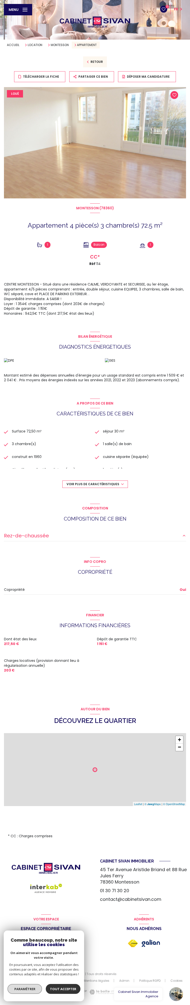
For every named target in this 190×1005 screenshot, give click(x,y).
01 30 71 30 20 (114, 890)
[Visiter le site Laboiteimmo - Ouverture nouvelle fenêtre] (104, 992)
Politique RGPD (150, 981)
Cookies (176, 980)
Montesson (60, 45)
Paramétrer (24, 989)
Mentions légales (96, 981)
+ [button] (179, 740)
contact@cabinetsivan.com (130, 899)
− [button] (179, 747)
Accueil (13, 45)
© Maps (152, 804)
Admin (124, 981)
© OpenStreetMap (174, 804)
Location (35, 45)
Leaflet (138, 804)
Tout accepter (63, 989)
